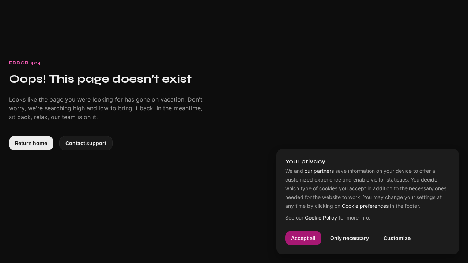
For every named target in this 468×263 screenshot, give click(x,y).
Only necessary (349, 238)
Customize (397, 238)
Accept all (303, 238)
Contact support (85, 143)
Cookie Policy (321, 218)
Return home (31, 143)
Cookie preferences (365, 206)
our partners (319, 171)
